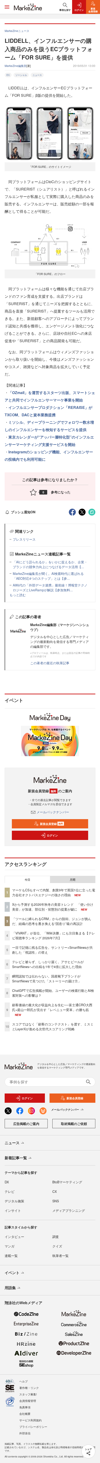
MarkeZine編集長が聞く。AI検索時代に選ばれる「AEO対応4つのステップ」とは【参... (48, 576)
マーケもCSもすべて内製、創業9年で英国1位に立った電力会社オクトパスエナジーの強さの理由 (53, 892)
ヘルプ (23, 1381)
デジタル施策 (14, 1201)
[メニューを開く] (7, 7)
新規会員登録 (51, 824)
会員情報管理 (27, 1401)
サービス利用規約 (30, 1420)
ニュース (37, 75)
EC (8, 75)
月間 (72, 879)
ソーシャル (21, 75)
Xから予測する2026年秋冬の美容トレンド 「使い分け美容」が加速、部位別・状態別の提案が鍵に (52, 907)
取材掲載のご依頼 (74, 1123)
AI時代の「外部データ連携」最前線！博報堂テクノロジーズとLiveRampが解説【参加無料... (50, 587)
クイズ (57, 1246)
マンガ (9, 1246)
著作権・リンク (29, 1388)
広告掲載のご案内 (26, 1123)
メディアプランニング (68, 1210)
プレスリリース (24, 539)
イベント (12, 1272)
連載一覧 (11, 1255)
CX (54, 1191)
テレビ (9, 1191)
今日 (27, 879)
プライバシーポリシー (33, 1427)
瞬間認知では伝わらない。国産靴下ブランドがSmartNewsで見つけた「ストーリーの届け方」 (46, 978)
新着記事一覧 (16, 1157)
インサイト (13, 1210)
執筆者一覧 (60, 1255)
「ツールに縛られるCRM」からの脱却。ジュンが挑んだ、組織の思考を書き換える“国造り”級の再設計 (51, 921)
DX (7, 1182)
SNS (55, 1201)
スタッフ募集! (28, 1394)
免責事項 (24, 1407)
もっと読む (18, 594)
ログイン (52, 835)
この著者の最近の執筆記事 (49, 663)
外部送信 (24, 1433)
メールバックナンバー (53, 812)
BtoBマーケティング (67, 1182)
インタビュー (14, 1236)
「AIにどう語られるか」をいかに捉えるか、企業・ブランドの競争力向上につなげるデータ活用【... (50, 564)
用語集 (10, 1287)
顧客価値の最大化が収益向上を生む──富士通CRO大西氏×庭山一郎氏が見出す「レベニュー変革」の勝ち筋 (52, 1007)
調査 (55, 1236)
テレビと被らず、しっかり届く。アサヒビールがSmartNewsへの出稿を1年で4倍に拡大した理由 (48, 964)
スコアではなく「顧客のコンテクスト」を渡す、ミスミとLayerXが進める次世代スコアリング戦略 (52, 1026)
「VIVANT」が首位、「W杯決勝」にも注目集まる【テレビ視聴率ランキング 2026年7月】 (53, 935)
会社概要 (24, 1414)
